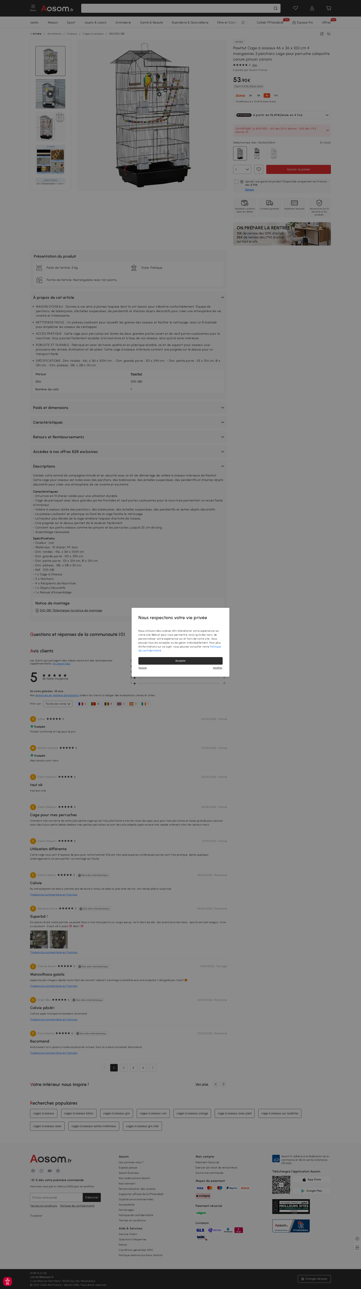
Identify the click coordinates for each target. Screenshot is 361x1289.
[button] (7, 1281)
